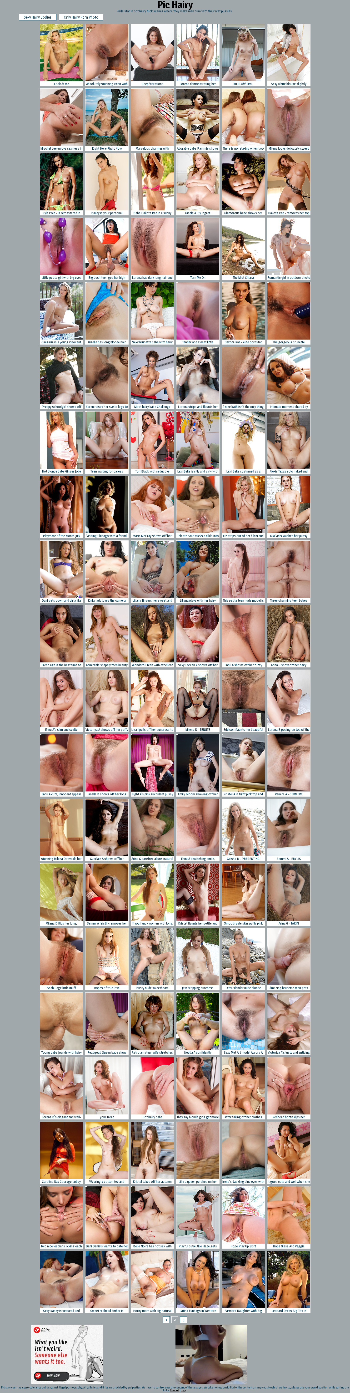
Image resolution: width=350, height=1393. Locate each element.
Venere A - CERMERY (289, 794)
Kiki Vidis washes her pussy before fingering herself (288, 536)
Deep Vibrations (152, 84)
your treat (107, 1117)
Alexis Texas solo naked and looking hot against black (289, 471)
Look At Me (61, 84)
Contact (174, 1390)
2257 (183, 1390)
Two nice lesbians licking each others (61, 1246)
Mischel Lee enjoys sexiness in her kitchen (61, 148)
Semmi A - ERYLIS (289, 859)
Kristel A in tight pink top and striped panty (243, 794)
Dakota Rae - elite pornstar (243, 342)
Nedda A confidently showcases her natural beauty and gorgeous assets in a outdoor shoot (198, 1052)
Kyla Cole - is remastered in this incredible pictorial (61, 213)
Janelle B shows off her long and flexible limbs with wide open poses (106, 794)
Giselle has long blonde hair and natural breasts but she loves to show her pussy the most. (106, 342)
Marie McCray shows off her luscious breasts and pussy (152, 536)
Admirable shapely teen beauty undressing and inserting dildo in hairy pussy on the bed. (107, 665)
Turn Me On (197, 277)
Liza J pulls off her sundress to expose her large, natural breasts (152, 729)
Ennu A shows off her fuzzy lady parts (243, 665)
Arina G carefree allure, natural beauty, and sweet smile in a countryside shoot (152, 859)
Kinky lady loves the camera (107, 600)
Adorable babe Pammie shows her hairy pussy (198, 148)
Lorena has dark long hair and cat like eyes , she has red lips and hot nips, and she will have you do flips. (152, 277)
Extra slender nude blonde (243, 988)
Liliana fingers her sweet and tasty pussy (152, 600)
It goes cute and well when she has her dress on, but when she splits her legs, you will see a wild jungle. (288, 1181)
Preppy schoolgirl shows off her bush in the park (61, 407)
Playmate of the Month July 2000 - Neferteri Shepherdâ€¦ (61, 536)
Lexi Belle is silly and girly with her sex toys (197, 471)
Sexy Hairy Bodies (37, 17)
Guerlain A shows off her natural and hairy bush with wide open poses (106, 859)
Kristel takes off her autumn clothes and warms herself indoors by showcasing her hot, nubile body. (152, 1181)
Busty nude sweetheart (152, 988)
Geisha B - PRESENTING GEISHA (243, 859)
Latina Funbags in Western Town (198, 1311)
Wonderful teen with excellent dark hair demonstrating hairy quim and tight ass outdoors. (152, 665)
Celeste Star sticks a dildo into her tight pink (198, 536)
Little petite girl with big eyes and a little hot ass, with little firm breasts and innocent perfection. (61, 277)
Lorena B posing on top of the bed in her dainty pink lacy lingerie (289, 729)
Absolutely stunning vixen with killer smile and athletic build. (107, 84)
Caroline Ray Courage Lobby (61, 1181)
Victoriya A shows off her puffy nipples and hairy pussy (106, 729)
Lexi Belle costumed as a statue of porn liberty (243, 471)
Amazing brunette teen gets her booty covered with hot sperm (289, 988)
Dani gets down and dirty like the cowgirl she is (61, 600)
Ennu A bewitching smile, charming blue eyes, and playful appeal (197, 859)
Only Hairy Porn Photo (81, 17)
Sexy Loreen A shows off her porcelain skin (198, 665)
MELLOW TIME (243, 84)
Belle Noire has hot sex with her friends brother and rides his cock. (152, 1246)
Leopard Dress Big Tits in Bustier (288, 1311)
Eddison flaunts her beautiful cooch (243, 729)
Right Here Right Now (107, 148)
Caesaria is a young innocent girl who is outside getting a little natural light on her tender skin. (61, 342)
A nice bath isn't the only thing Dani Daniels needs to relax (243, 407)
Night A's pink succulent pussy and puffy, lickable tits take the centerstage (152, 794)
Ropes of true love (107, 988)
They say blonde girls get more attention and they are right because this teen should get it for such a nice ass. (197, 1117)
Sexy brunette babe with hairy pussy (152, 342)
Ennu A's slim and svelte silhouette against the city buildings (61, 729)
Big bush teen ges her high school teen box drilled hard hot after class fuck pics (107, 277)
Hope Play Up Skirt (243, 1246)
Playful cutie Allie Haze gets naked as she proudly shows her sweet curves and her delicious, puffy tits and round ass (197, 1246)
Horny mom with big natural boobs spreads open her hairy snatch (152, 1311)
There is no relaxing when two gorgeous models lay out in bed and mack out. (243, 148)
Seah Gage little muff (61, 988)
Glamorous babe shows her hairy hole (243, 213)
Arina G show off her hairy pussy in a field (288, 665)
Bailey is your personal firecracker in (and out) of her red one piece (107, 213)
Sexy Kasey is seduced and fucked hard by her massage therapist (61, 1311)
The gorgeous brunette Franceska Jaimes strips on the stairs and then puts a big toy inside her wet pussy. (288, 342)
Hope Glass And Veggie (289, 1246)
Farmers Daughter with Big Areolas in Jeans (243, 1311)
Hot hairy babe (152, 1117)
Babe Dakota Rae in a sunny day (152, 213)
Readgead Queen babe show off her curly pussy (106, 1052)
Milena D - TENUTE (197, 729)
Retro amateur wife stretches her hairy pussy (152, 1052)
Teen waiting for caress (106, 471)
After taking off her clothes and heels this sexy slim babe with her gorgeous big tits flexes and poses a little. (243, 1117)
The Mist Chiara (243, 277)
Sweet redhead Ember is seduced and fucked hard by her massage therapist (107, 1311)
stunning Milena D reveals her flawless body (61, 859)
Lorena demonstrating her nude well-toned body (198, 84)
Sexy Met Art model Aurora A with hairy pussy (243, 1052)
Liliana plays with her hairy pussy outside (198, 600)
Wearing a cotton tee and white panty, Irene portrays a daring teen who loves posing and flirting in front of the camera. (106, 1181)
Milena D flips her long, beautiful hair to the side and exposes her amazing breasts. (61, 923)
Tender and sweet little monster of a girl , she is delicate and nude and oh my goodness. (197, 342)
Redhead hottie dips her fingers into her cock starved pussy (289, 1117)
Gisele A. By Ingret (197, 213)
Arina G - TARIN (289, 923)
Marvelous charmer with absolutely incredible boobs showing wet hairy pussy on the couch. (152, 148)
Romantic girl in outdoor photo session (288, 277)
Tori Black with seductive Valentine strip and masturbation (152, 471)
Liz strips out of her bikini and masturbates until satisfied (243, 536)
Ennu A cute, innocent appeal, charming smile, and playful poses (61, 794)
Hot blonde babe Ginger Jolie (61, 471)
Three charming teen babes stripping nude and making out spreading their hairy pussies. (289, 600)
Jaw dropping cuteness (198, 988)
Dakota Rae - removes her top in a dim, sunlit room (289, 213)
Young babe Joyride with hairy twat (61, 1052)
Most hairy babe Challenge (152, 407)
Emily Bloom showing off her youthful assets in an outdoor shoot (197, 794)
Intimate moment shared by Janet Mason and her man (289, 407)
